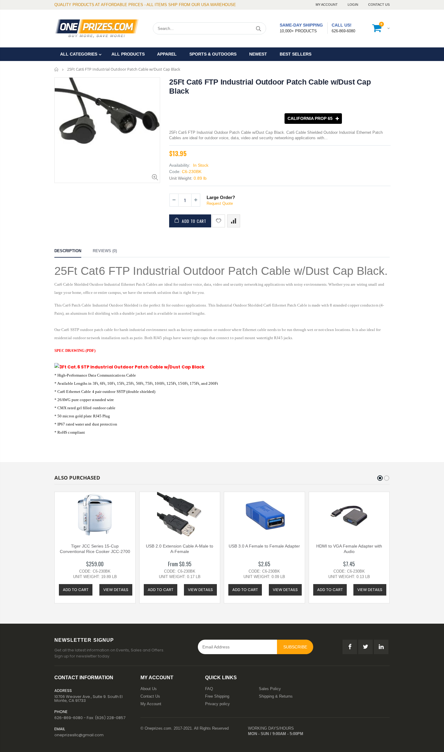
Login (353, 4)
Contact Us (379, 4)
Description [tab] (67, 251)
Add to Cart (194, 221)
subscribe (295, 646)
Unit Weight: (180, 178)
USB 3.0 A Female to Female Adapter (264, 546)
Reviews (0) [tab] (105, 251)
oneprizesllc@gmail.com (79, 735)
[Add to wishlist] (218, 220)
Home (56, 69)
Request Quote (220, 203)
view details (115, 590)
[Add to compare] (233, 220)
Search (258, 28)
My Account (327, 4)
